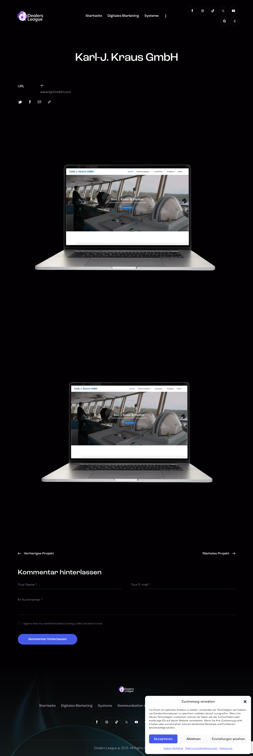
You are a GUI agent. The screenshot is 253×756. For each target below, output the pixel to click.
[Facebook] (30, 102)
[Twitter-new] (20, 102)
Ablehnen (193, 739)
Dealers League (105, 748)
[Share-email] (39, 102)
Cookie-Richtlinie (173, 748)
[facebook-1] (192, 10)
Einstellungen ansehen (228, 739)
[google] (224, 21)
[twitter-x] (223, 10)
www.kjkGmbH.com (55, 92)
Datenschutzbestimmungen (201, 748)
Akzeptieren (163, 739)
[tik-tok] (212, 10)
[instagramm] (202, 10)
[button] (245, 702)
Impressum (226, 748)
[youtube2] (233, 10)
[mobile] (234, 21)
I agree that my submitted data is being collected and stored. (63, 623)
